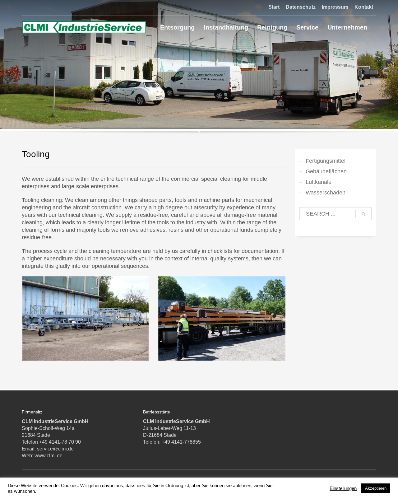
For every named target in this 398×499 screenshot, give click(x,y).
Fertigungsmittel (325, 161)
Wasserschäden (325, 192)
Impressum (335, 7)
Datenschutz (301, 7)
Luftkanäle (318, 182)
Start (274, 7)
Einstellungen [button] (343, 488)
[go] (363, 214)
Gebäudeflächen (326, 171)
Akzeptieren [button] (375, 488)
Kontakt (363, 7)
